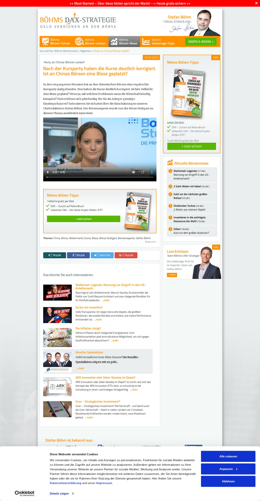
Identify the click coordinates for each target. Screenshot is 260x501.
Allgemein (85, 51)
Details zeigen (59, 493)
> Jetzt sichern (84, 219)
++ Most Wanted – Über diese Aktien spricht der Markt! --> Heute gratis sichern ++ (130, 3)
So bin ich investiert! (89, 307)
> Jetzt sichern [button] (192, 146)
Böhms (60, 41)
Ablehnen (228, 481)
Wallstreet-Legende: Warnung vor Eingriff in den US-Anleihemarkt (111, 287)
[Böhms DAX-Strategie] (78, 18)
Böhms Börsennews (66, 51)
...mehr (106, 300)
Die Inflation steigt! (88, 328)
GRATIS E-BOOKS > (201, 41)
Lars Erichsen (177, 251)
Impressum (104, 483)
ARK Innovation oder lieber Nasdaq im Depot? (105, 377)
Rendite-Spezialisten (89, 352)
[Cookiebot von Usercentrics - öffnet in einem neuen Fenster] (24, 493)
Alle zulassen (228, 456)
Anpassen (226, 468)
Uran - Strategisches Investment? (98, 401)
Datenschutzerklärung (65, 483)
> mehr (172, 275)
